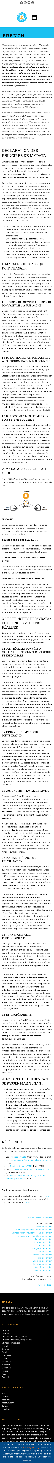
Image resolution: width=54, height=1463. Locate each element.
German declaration (43, 1242)
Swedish (6, 1377)
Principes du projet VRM (21, 1166)
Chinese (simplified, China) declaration (35, 1236)
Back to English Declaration (39, 1218)
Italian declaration (44, 1251)
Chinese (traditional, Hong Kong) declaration (32, 1233)
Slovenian (6, 1368)
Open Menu (34, 17)
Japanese (6, 1361)
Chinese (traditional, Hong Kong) (17, 1340)
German (5, 1349)
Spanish (5, 1374)
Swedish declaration (43, 1270)
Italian (4, 1358)
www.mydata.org (31, 1447)
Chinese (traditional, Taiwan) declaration (34, 1230)
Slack (4, 1393)
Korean (5, 1371)
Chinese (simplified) (11, 1343)
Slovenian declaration (42, 1264)
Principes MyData (18, 1157)
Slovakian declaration (42, 1261)
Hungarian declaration (42, 1248)
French (5, 1346)
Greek (4, 1352)
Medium (6, 1400)
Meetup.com (8, 1403)
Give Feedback (45, 1285)
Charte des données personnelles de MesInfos (30, 1160)
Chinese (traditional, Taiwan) (14, 1336)
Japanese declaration (42, 1255)
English (5, 1330)
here (47, 1196)
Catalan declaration (43, 1227)
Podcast (6, 1396)
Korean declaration (43, 1258)
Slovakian (6, 1364)
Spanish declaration (43, 1267)
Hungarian (7, 1355)
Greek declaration (44, 1245)
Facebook (6, 1409)
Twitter (5, 1406)
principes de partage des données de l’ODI (29, 1169)
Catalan (5, 1333)
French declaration (43, 1239)
